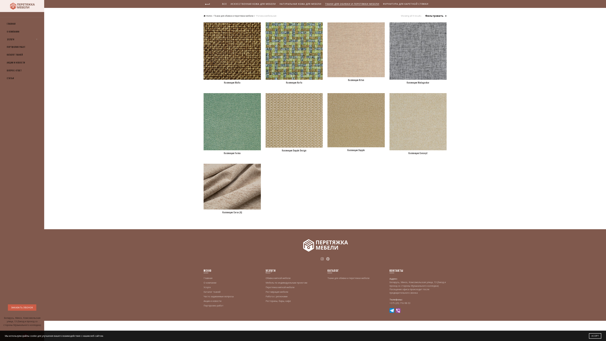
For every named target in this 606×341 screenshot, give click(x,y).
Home (209, 15)
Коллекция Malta (232, 82)
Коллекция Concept (418, 153)
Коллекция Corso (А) (232, 212)
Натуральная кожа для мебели (300, 3)
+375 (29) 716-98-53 (22, 296)
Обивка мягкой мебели (278, 278)
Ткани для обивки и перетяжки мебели (352, 3)
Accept (595, 336)
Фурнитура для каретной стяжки (405, 3)
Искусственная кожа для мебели (253, 3)
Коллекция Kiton (356, 80)
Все (224, 3)
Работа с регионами (277, 296)
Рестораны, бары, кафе (278, 300)
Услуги (10, 39)
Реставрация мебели (277, 291)
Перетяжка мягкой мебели (280, 287)
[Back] (207, 4)
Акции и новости (16, 62)
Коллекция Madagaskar (418, 82)
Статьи (10, 78)
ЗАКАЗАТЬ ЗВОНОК (22, 307)
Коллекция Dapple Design (294, 150)
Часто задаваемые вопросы (219, 296)
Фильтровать (434, 15)
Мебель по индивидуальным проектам (286, 282)
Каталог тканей (15, 54)
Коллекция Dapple (356, 150)
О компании (13, 31)
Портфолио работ (16, 46)
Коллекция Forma (232, 153)
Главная (11, 23)
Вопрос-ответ (14, 70)
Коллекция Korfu (294, 82)
